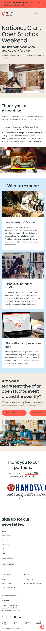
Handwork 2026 (31, 473)
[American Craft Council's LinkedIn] (20, 617)
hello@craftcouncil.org (9, 595)
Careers (5, 579)
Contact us (29, 579)
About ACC (6, 574)
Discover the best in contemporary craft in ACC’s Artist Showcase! (22, 3)
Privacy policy (4, 622)
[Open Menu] (43, 13)
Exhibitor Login (8, 587)
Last (3, 548)
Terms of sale (16, 622)
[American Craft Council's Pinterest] (11, 617)
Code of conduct (38, 622)
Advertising (7, 583)
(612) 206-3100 (6, 600)
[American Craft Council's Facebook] (3, 617)
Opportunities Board (33, 583)
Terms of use (27, 622)
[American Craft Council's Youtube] (16, 617)
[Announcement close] (43, 3)
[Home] (7, 14)
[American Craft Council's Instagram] (7, 617)
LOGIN (37, 13)
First (3, 540)
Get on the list (8, 564)
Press (26, 574)
